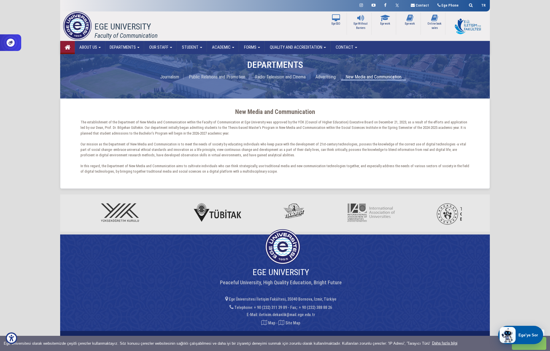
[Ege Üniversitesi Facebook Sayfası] (385, 4)
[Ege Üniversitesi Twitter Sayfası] (398, 4)
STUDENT (190, 47)
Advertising (325, 77)
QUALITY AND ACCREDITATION (296, 47)
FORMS (250, 47)
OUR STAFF (158, 47)
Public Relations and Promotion (217, 77)
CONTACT (344, 47)
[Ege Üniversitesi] (470, 4)
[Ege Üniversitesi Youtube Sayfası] (373, 4)
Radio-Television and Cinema (280, 77)
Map (271, 323)
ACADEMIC (221, 47)
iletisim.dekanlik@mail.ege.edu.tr (287, 314)
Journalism (169, 77)
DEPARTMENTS (123, 47)
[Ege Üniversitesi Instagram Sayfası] (361, 4)
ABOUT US (88, 47)
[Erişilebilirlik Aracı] (11, 338)
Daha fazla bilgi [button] (444, 343)
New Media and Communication (373, 77)
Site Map (292, 323)
